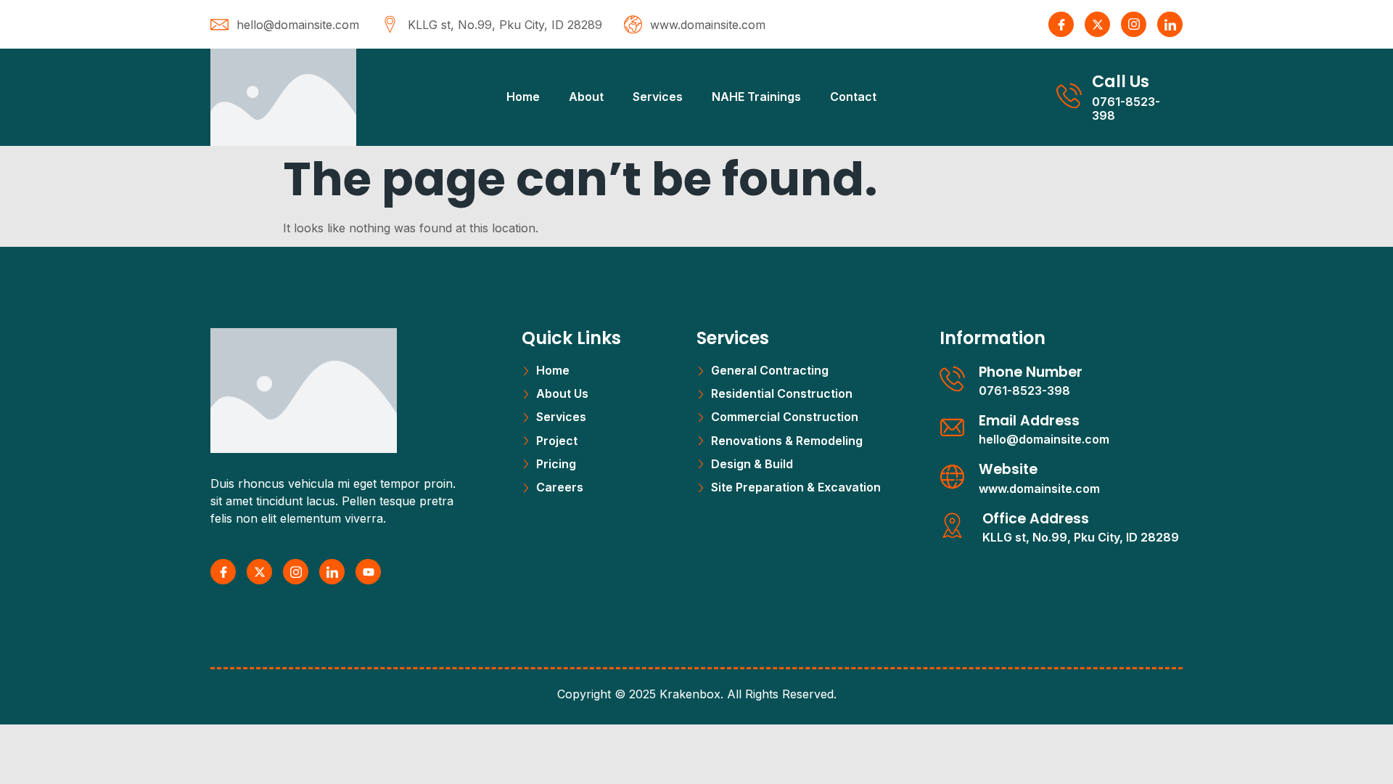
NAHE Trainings (756, 96)
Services (658, 96)
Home (523, 96)
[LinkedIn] (1170, 24)
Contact (853, 96)
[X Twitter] (1097, 24)
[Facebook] (1061, 24)
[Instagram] (1133, 24)
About (586, 96)
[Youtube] (368, 571)
